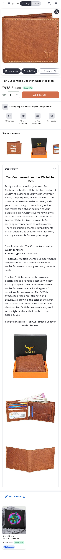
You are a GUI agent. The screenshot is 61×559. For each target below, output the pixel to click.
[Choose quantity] (16, 95)
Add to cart (40, 94)
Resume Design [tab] (17, 496)
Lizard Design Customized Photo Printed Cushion (11, 537)
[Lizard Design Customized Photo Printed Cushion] (14, 520)
